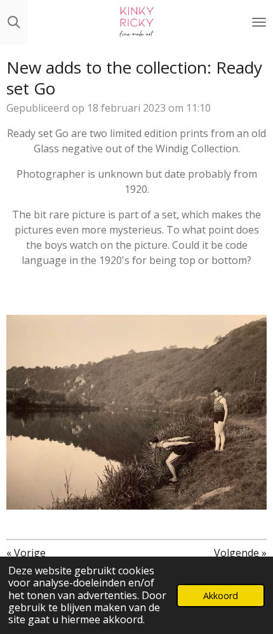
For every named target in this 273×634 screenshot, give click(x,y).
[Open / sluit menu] (259, 22)
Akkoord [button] (220, 596)
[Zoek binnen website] (14, 22)
